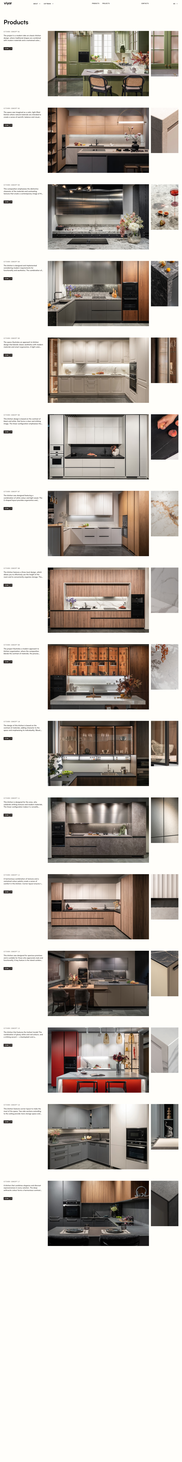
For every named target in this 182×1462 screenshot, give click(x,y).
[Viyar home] (17, 3)
